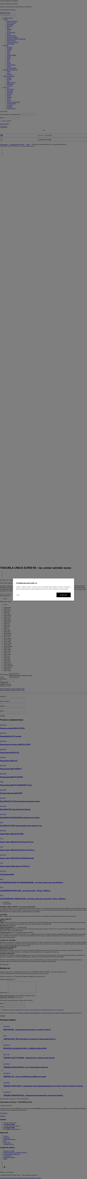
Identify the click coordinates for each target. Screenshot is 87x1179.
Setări (17, 595)
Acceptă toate (63, 595)
